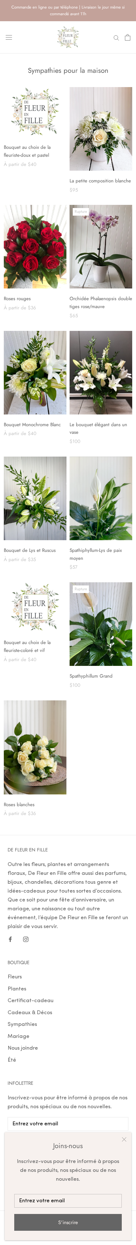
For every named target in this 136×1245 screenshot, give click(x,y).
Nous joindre (23, 1048)
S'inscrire (68, 1222)
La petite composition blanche (100, 180)
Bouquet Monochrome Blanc (32, 424)
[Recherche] (116, 37)
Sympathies (22, 1024)
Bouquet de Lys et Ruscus (30, 550)
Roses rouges (17, 298)
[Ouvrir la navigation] (9, 37)
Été (12, 1060)
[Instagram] (25, 939)
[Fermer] (124, 1139)
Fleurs (15, 977)
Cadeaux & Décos (30, 1012)
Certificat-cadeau (30, 1000)
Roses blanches (19, 804)
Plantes (17, 989)
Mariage (18, 1036)
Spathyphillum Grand (91, 676)
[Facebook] (10, 939)
